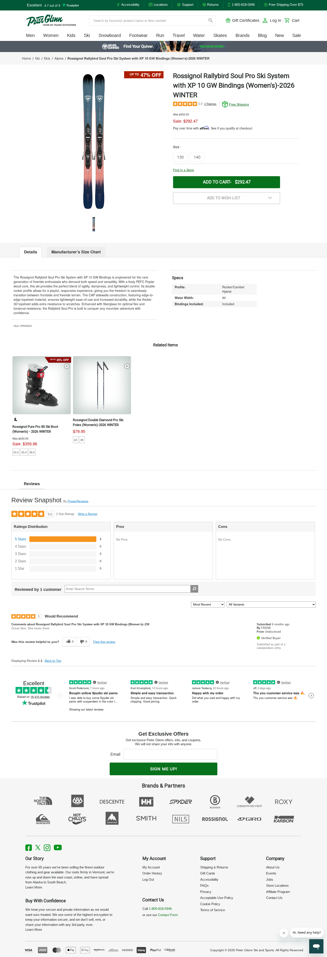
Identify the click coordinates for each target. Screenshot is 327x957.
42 (75, 440)
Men (30, 35)
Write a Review (87, 514)
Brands (243, 35)
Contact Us (274, 898)
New (279, 35)
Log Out (148, 879)
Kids (71, 35)
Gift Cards (207, 873)
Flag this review (104, 642)
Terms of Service (212, 910)
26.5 (32, 452)
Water (199, 35)
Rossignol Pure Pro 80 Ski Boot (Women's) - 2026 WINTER (35, 429)
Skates (220, 35)
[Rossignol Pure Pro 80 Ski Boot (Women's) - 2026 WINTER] (41, 385)
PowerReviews (78, 501)
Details (30, 252)
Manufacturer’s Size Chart (76, 252)
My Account (151, 867)
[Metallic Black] (15, 419)
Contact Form (168, 915)
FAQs (204, 885)
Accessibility (209, 879)
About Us (273, 867)
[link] (163, 46)
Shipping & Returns (214, 867)
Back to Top (53, 660)
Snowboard (110, 35)
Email (116, 754)
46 (81, 440)
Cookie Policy (210, 904)
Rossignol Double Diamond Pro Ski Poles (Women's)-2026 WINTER (98, 422)
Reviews (32, 484)
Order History (152, 873)
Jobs (269, 879)
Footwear (138, 35)
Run (160, 35)
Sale (296, 35)
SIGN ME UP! (163, 768)
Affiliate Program (278, 892)
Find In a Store (183, 170)
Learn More (33, 887)
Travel (179, 35)
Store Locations (277, 885)
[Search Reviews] (194, 589)
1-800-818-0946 (160, 909)
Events (271, 873)
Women (51, 35)
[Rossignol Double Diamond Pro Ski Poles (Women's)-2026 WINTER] (102, 385)
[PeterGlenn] (51, 20)
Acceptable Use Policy (216, 898)
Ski (87, 35)
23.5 (16, 452)
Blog (262, 35)
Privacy (205, 892)
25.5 (24, 452)
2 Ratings (210, 104)
